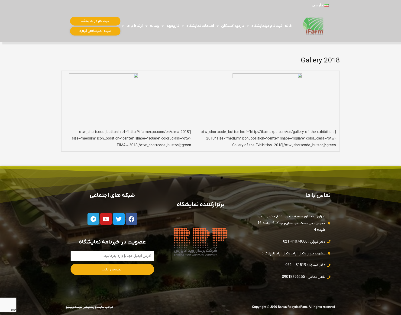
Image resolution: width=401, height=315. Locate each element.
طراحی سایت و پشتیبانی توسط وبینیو (89, 307)
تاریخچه (172, 26)
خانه (288, 26)
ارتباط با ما (134, 26)
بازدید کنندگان (232, 26)
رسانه (154, 26)
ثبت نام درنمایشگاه (266, 26)
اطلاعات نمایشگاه (200, 26)
